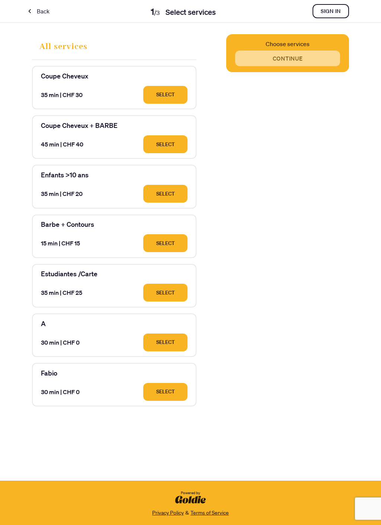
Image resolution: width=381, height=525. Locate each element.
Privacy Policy (168, 512)
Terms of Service (209, 512)
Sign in (331, 11)
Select (165, 94)
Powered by (190, 493)
